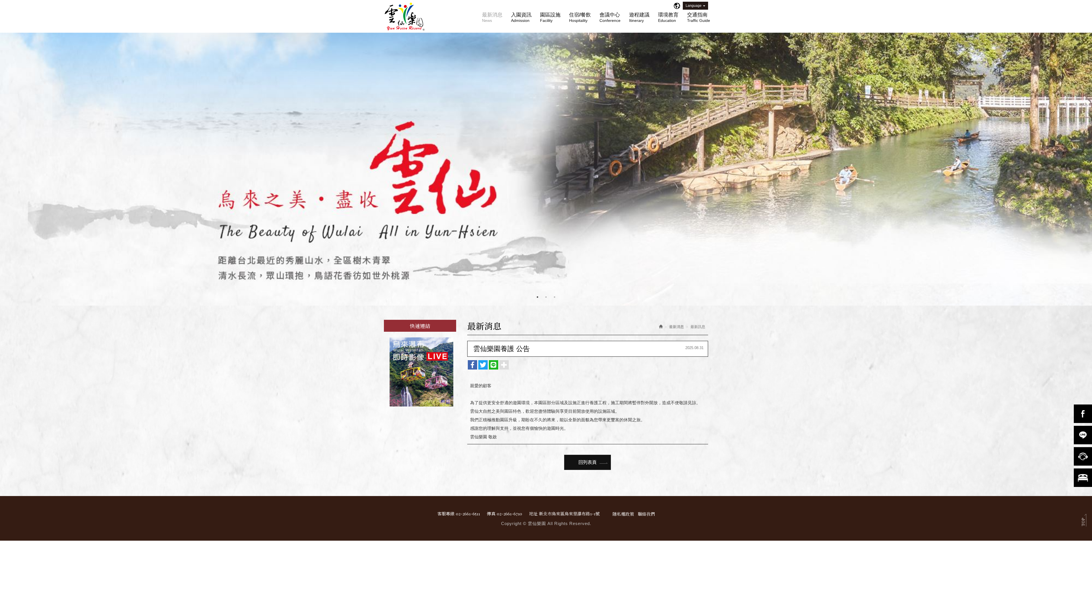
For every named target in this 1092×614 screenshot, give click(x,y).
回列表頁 (587, 462)
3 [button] (554, 297)
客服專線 (445, 513)
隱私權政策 (623, 514)
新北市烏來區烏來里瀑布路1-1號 (569, 513)
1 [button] (537, 297)
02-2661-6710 (509, 513)
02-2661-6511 (468, 513)
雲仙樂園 (404, 16)
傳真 (491, 513)
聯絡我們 (646, 514)
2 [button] (546, 297)
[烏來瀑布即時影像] (420, 372)
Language (694, 6)
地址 (533, 513)
